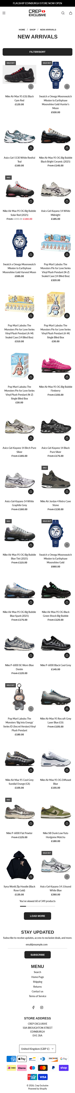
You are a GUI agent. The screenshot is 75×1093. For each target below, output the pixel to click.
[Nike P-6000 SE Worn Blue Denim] (19, 644)
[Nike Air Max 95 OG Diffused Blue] (56, 759)
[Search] (63, 13)
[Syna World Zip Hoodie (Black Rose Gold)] (19, 865)
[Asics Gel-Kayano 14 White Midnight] (56, 190)
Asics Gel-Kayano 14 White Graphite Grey (19, 503)
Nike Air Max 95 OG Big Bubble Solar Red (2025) (19, 212)
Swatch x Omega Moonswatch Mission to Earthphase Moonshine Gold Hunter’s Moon (55, 102)
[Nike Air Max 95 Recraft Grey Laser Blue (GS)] (56, 697)
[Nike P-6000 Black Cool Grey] (56, 644)
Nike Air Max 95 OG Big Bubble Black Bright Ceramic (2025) (55, 159)
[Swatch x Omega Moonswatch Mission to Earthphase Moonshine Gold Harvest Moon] (19, 243)
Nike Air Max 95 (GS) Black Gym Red (19, 98)
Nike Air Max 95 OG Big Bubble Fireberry (55, 388)
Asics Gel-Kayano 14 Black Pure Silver (56, 449)
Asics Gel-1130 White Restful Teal (19, 159)
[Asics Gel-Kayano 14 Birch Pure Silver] (19, 427)
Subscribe (38, 954)
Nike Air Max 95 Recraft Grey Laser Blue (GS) (55, 720)
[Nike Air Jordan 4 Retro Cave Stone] (56, 480)
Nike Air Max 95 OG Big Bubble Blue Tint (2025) (19, 556)
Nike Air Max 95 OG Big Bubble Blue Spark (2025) (19, 613)
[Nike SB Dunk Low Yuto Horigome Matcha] (56, 812)
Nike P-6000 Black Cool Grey (55, 665)
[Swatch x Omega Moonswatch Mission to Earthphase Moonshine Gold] (56, 533)
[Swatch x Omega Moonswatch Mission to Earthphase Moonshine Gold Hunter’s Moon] (56, 75)
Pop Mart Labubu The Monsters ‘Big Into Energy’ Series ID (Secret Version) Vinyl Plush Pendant (19, 724)
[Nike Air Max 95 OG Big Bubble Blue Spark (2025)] (19, 591)
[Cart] (70, 13)
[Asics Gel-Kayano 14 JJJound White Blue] (56, 865)
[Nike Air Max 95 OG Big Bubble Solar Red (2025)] (19, 190)
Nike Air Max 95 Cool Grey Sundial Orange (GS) (19, 781)
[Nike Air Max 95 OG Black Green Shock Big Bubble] (56, 591)
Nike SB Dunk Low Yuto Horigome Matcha (55, 835)
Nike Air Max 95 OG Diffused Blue (55, 781)
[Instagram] (42, 1007)
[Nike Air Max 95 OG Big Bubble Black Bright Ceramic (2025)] (56, 136)
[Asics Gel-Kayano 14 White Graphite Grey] (19, 480)
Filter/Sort (37, 51)
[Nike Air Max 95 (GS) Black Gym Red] (19, 75)
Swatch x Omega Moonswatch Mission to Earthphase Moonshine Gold (55, 558)
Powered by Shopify (37, 1088)
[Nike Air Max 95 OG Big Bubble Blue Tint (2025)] (19, 533)
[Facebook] (33, 1007)
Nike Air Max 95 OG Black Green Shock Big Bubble (55, 613)
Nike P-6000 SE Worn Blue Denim (19, 667)
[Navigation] (4, 13)
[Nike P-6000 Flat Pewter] (19, 812)
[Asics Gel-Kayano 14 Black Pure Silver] (56, 427)
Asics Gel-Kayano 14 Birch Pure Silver (19, 449)
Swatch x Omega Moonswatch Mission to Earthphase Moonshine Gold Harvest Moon (19, 268)
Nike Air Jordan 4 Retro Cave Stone (55, 503)
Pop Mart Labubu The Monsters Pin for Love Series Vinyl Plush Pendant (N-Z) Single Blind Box (19, 392)
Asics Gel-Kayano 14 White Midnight (55, 212)
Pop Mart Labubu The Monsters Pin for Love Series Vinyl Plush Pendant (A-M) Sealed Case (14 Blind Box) (19, 331)
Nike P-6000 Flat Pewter (19, 833)
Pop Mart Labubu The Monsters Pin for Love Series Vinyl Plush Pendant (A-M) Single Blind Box (55, 331)
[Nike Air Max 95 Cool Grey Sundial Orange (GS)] (19, 759)
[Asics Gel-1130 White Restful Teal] (19, 136)
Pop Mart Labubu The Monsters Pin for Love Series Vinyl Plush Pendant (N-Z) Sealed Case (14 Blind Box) (55, 270)
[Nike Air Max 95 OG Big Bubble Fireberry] (56, 365)
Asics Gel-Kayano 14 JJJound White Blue (55, 888)
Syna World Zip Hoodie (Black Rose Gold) (19, 888)
